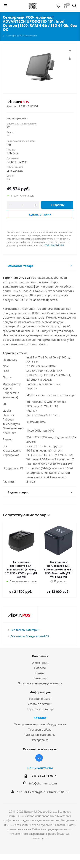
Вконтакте (39, 758)
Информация (40, 692)
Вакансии (40, 678)
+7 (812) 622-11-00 (54, 245)
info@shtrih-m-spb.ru (43, 783)
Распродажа (40, 740)
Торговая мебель (40, 729)
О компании (40, 662)
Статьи (40, 673)
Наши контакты (40, 768)
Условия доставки (40, 704)
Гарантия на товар (40, 709)
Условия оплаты (40, 698)
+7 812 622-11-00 (42, 775)
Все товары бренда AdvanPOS (30, 636)
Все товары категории (25, 630)
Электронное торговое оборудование (40, 724)
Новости (40, 668)
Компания (40, 656)
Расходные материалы (40, 734)
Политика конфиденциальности (40, 683)
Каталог (40, 718)
